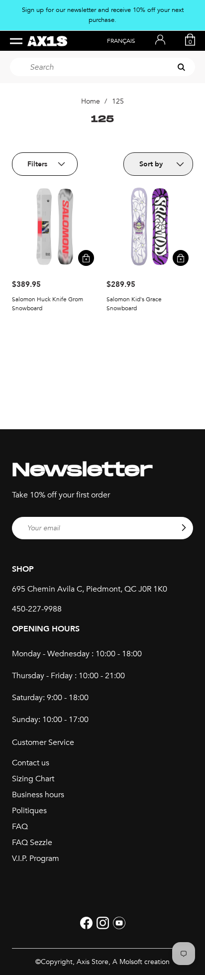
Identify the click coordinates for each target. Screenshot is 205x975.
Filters (37, 164)
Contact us (30, 762)
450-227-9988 (37, 609)
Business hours (38, 794)
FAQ (20, 826)
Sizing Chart (33, 778)
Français (121, 41)
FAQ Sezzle (32, 842)
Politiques (29, 810)
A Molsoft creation (141, 962)
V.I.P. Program (35, 858)
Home (90, 101)
